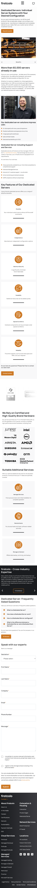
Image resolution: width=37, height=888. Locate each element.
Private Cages (24, 813)
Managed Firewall (6, 867)
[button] (2, 62)
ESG (2, 831)
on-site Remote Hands (10, 153)
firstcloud (4, 839)
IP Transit (22, 829)
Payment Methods (6, 828)
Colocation (23, 809)
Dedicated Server (25, 816)
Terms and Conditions (29, 882)
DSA (13, 885)
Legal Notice (5, 882)
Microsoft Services (7, 877)
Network (3, 821)
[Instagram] (28, 854)
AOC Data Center (25, 849)
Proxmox (3, 874)
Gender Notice (21, 885)
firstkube (4, 846)
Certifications (5, 817)
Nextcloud (4, 871)
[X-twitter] (32, 854)
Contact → (4, 799)
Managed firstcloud (7, 843)
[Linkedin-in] (21, 854)
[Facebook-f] (24, 854)
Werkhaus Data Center (25, 846)
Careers (3, 814)
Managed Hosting (6, 860)
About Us (4, 807)
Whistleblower (31, 885)
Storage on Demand (18, 552)
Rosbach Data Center (25, 843)
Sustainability (5, 824)
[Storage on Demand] (18, 545)
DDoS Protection (25, 826)
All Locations (23, 839)
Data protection (16, 882)
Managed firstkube (7, 850)
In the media (5, 810)
